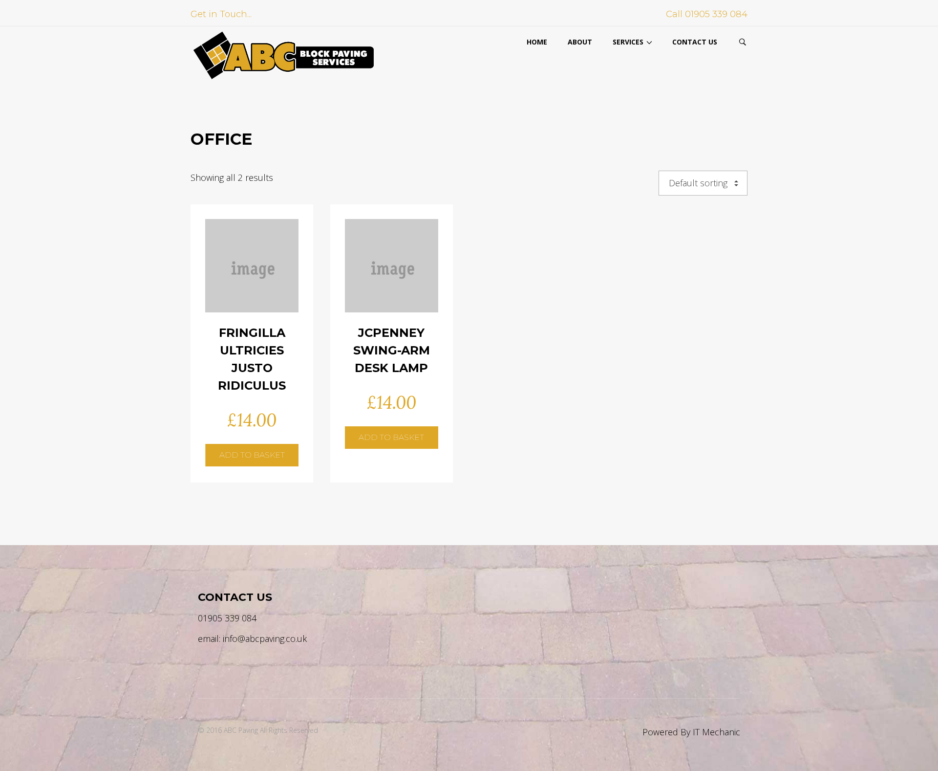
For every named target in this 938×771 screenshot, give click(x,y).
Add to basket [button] (252, 253)
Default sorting (698, 183)
